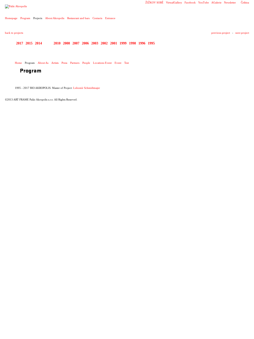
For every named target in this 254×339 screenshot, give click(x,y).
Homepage (11, 18)
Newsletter (230, 2)
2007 (75, 43)
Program (25, 18)
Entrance (110, 18)
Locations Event (102, 62)
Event (118, 62)
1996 (141, 43)
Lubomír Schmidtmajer (86, 87)
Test (126, 62)
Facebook (190, 2)
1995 (151, 43)
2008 (66, 43)
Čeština (245, 2)
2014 (38, 43)
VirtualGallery (174, 2)
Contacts (97, 18)
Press (64, 62)
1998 (132, 43)
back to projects (14, 32)
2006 (85, 43)
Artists (55, 62)
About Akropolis (54, 18)
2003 (94, 43)
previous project (220, 32)
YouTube (203, 2)
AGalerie (216, 2)
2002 (104, 43)
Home (18, 62)
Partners (74, 62)
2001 (113, 43)
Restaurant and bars (78, 18)
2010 (57, 43)
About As (43, 62)
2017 (19, 43)
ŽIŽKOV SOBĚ (154, 2)
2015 (29, 43)
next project (242, 32)
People (86, 62)
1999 (123, 43)
